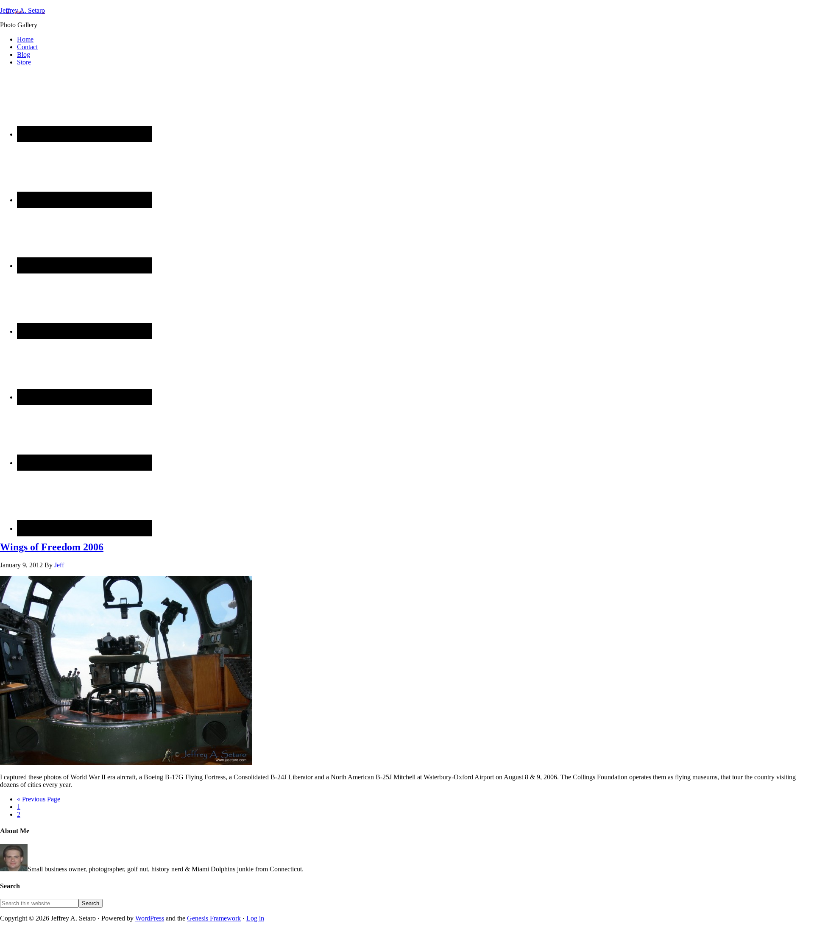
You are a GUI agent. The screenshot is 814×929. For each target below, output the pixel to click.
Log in (255, 918)
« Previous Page (38, 799)
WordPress (149, 918)
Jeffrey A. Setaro (22, 10)
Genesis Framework (214, 918)
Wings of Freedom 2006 (51, 546)
